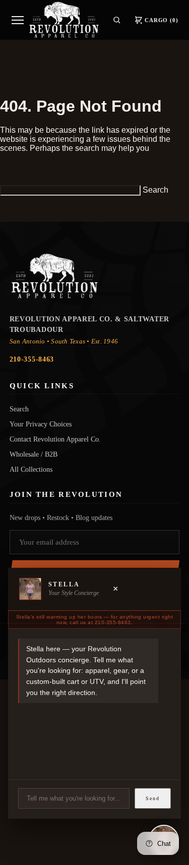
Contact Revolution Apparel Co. (55, 439)
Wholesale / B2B (33, 454)
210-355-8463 (32, 359)
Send (153, 798)
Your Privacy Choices (41, 424)
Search (155, 190)
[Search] (116, 20)
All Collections (31, 469)
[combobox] (70, 190)
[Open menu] (18, 20)
